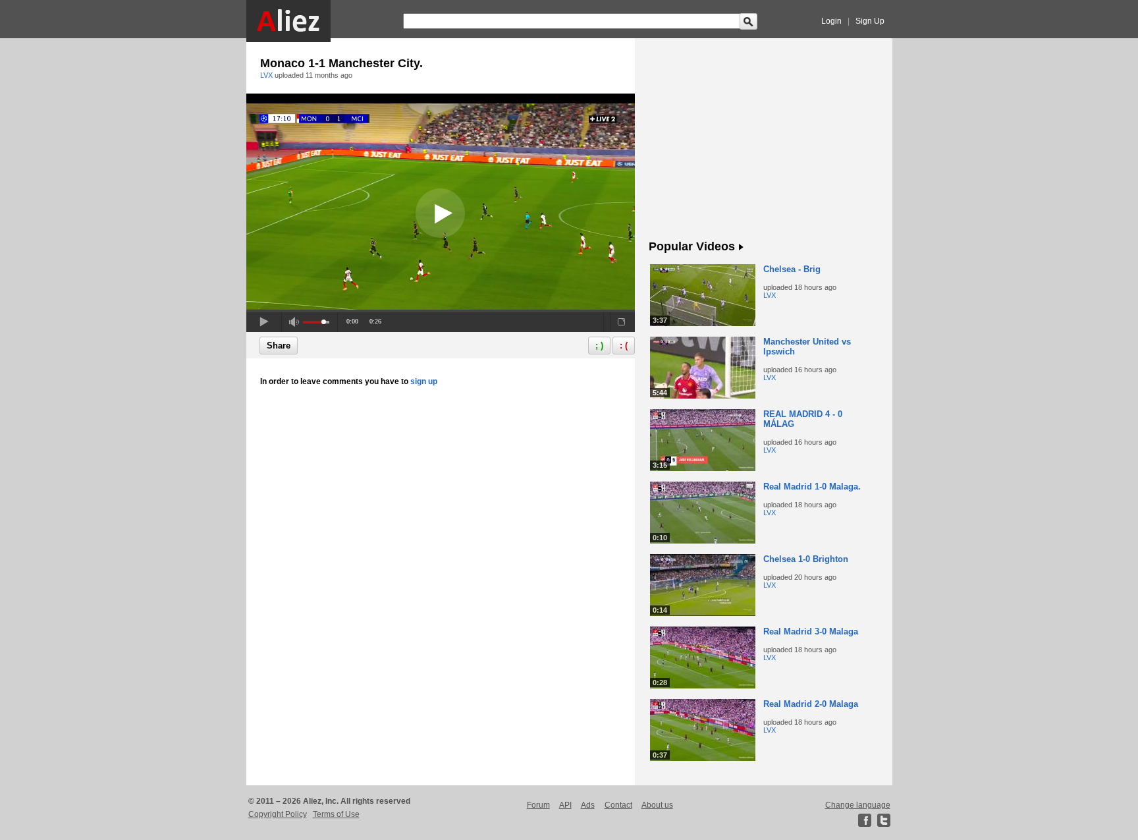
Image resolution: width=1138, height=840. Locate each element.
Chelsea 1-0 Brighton (805, 559)
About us (657, 805)
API (565, 805)
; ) (599, 345)
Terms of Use (336, 814)
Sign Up (869, 21)
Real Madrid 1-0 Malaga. (812, 486)
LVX (266, 75)
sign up (423, 381)
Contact (618, 805)
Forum (538, 805)
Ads (588, 805)
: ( (624, 345)
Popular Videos (692, 246)
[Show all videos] (741, 247)
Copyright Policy (277, 814)
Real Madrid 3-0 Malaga (810, 631)
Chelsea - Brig (792, 269)
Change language (857, 805)
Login (831, 21)
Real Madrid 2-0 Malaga (810, 704)
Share (278, 345)
